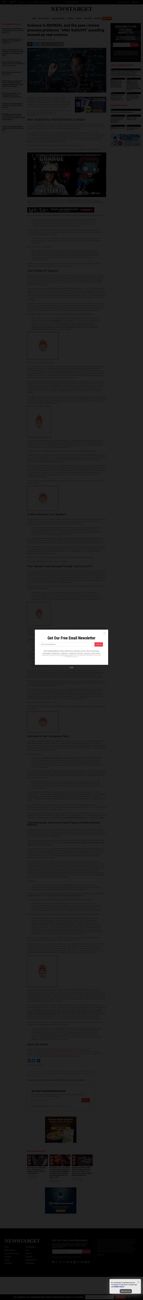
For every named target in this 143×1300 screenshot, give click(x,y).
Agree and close (126, 1291)
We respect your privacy (67, 655)
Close (71, 667)
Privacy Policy (119, 1287)
